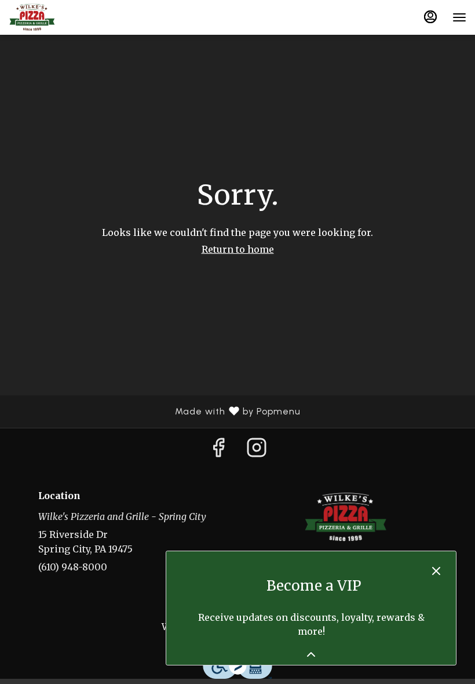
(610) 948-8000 (72, 567)
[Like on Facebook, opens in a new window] (218, 451)
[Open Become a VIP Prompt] (311, 654)
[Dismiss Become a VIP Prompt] (436, 571)
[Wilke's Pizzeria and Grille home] (61, 17)
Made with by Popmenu (155, 411)
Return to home (238, 249)
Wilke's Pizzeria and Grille (346, 517)
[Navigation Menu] (459, 17)
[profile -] (430, 17)
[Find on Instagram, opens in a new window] (256, 451)
